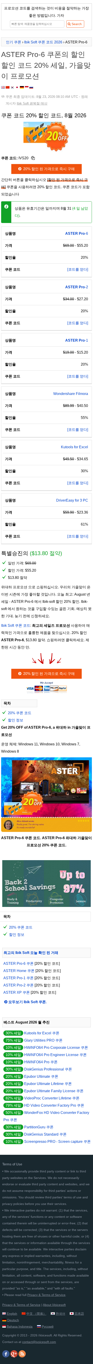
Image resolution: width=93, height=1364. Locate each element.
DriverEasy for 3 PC (72, 500)
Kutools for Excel (74, 447)
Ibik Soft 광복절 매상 (32, 103)
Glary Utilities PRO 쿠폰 (43, 1040)
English (12, 1313)
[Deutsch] (22, 87)
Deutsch (13, 1320)
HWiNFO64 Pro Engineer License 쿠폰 (55, 1055)
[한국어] (12, 87)
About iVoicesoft (54, 1305)
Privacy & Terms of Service (46, 1295)
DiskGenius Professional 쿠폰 (48, 1069)
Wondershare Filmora (70, 394)
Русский (47, 1326)
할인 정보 (15, 720)
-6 (76, 233)
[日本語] (17, 87)
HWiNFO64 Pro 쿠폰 (41, 1062)
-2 (76, 287)
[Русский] (31, 87)
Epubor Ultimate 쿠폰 (41, 1076)
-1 (76, 340)
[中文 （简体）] (7, 87)
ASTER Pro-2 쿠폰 (18, 985)
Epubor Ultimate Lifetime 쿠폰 (48, 1084)
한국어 (60, 1313)
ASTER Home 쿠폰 (19, 971)
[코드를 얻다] (77, 269)
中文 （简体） (36, 1313)
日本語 (79, 1313)
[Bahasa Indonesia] (26, 87)
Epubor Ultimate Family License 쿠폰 (54, 1091)
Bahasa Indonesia (20, 1326)
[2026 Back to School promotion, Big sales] (46, 906)
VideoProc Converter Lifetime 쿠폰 (51, 1098)
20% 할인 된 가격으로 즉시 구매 (48, 169)
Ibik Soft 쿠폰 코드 (15, 625)
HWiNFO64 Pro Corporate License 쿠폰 (56, 1047)
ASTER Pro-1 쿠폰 (18, 978)
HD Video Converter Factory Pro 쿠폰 (54, 1105)
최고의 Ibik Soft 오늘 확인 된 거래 (31, 953)
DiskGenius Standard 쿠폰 (45, 1134)
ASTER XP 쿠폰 (16, 992)
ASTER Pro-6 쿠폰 (18, 963)
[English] (3, 87)
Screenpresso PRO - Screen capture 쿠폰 (57, 1141)
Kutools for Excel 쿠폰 (41, 1033)
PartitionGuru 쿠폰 (38, 1127)
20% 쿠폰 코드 (19, 713)
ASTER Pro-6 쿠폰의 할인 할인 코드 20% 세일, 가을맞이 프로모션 (46, 65)
